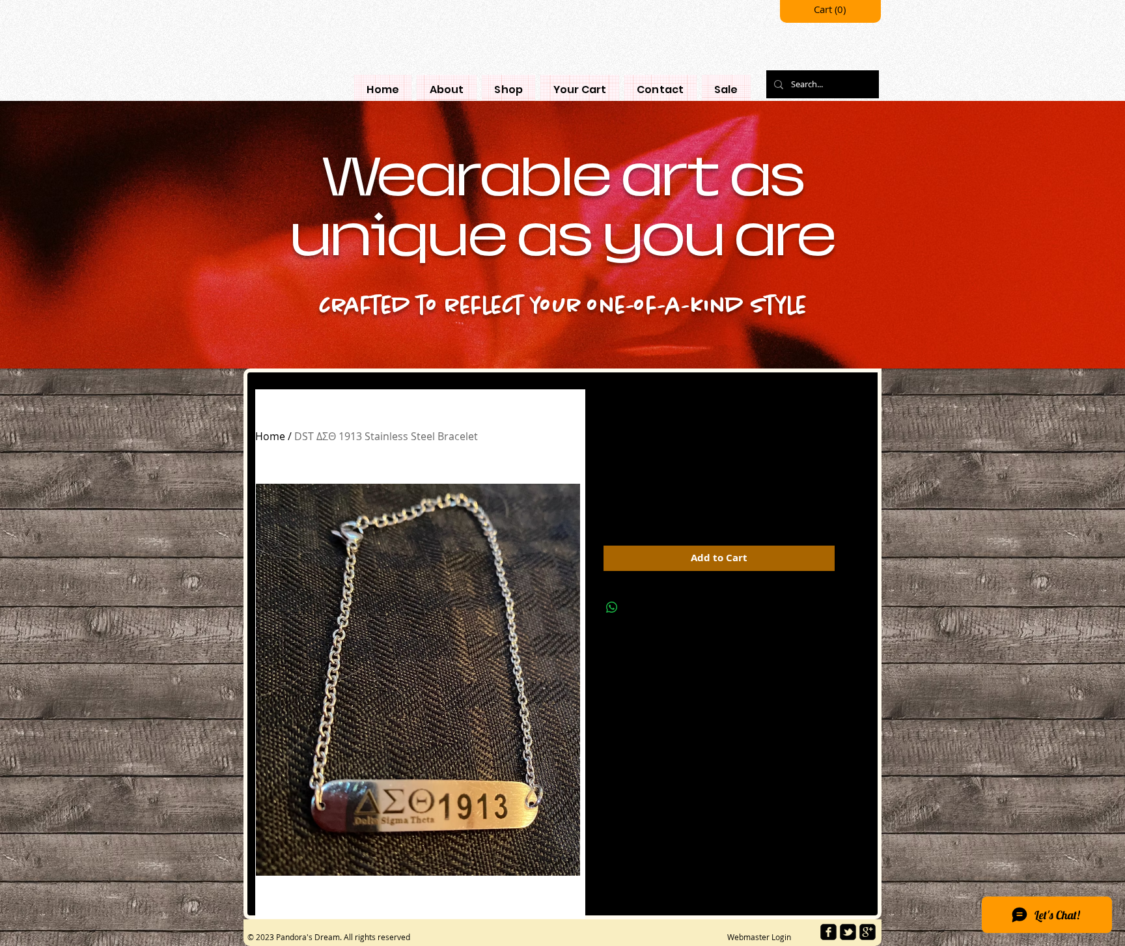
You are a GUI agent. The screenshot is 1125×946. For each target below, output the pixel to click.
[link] (831, 10)
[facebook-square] (828, 932)
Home (270, 436)
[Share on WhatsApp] (612, 607)
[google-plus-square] (867, 932)
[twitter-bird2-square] (848, 932)
